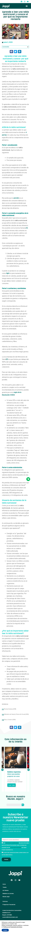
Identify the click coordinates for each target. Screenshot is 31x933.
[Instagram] (24, 1)
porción (16, 198)
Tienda (4, 887)
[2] (7, 359)
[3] (14, 395)
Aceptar (5, 930)
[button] (26, 6)
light (7, 273)
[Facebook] (21, 1)
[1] (27, 228)
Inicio (4, 884)
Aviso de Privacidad (15, 847)
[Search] (23, 805)
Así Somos (6, 890)
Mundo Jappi (6, 896)
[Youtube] (27, 1)
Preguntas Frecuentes (9, 904)
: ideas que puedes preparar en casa (14, 774)
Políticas (5, 901)
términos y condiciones (12, 843)
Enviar (6, 859)
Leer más (11, 785)
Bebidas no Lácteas (8, 893)
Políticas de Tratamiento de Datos (12, 927)
